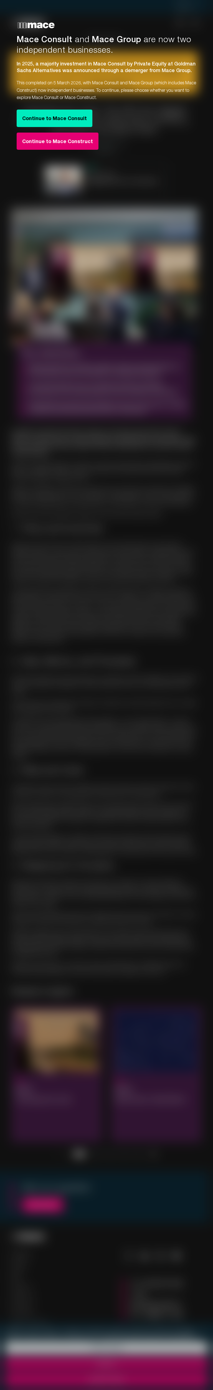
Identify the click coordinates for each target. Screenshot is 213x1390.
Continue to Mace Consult (54, 118)
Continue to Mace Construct (57, 141)
